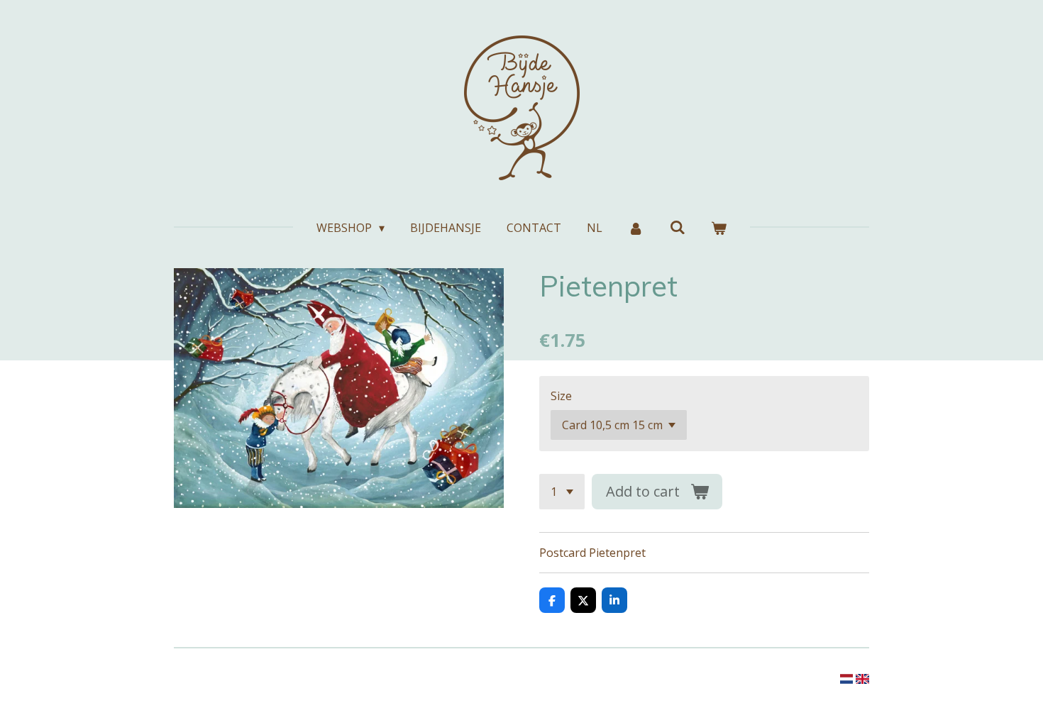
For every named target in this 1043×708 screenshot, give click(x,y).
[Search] (678, 227)
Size (561, 396)
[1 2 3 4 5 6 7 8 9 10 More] (562, 491)
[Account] (636, 228)
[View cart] (719, 228)
